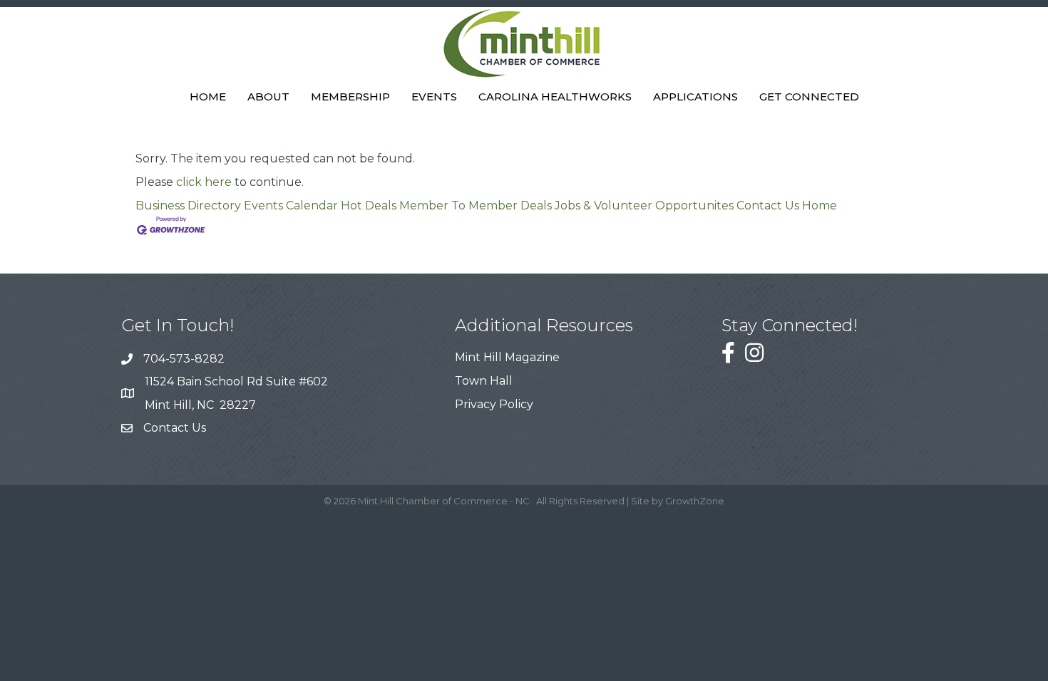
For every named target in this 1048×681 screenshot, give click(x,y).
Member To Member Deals (475, 205)
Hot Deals (368, 205)
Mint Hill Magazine (507, 357)
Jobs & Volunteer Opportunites (644, 205)
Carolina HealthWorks (555, 96)
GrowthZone (694, 500)
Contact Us (767, 205)
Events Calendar (291, 205)
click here (204, 182)
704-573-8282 (184, 358)
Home (208, 96)
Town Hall (484, 381)
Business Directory (188, 205)
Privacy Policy (494, 404)
